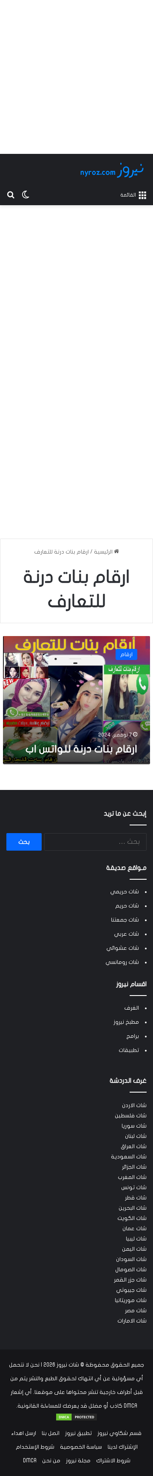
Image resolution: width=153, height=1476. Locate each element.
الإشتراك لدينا (123, 1447)
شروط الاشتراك (113, 1461)
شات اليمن (134, 1249)
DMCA (30, 1461)
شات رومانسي (122, 962)
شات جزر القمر (130, 1280)
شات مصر (136, 1311)
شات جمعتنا (125, 920)
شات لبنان (136, 1136)
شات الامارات (132, 1321)
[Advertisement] (76, 77)
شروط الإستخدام (35, 1447)
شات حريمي (124, 892)
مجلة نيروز (78, 1461)
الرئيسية (104, 552)
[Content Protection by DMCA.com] (76, 1420)
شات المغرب (132, 1177)
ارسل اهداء (23, 1433)
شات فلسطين (131, 1116)
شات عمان (134, 1228)
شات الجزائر (134, 1167)
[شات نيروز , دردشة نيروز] (113, 170)
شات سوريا (134, 1126)
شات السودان (131, 1259)
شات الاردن (134, 1105)
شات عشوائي (122, 948)
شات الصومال (131, 1270)
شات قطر (136, 1198)
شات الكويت (132, 1218)
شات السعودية (129, 1157)
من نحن (51, 1461)
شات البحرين (133, 1208)
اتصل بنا (51, 1433)
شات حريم (127, 906)
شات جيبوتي (131, 1290)
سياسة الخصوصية (81, 1447)
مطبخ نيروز (126, 1022)
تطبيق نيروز (78, 1433)
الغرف (131, 1008)
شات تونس (134, 1187)
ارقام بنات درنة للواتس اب (81, 749)
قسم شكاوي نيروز (119, 1433)
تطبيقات (129, 1050)
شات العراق (134, 1146)
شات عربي (126, 934)
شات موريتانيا (131, 1300)
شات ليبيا (136, 1239)
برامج (132, 1036)
